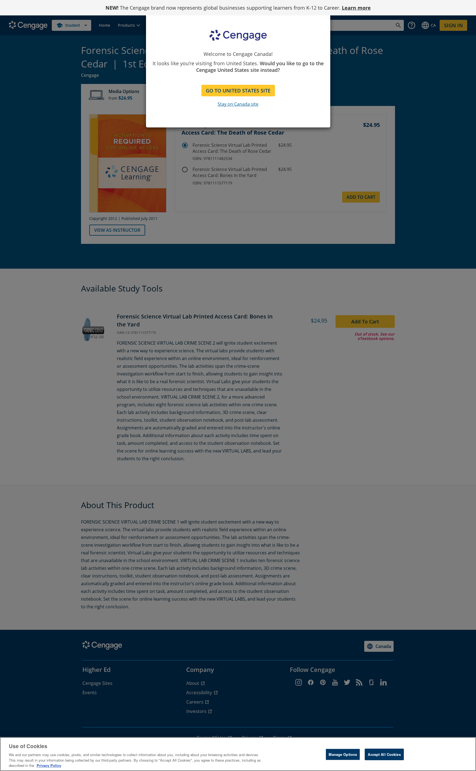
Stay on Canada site (238, 104)
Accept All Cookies (384, 754)
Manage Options (343, 754)
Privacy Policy (49, 765)
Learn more (356, 7)
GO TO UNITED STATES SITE (238, 90)
